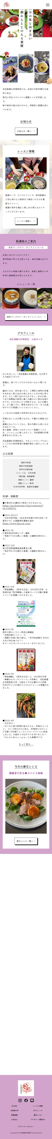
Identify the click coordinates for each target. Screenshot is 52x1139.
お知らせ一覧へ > (26, 131)
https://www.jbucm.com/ (17, 523)
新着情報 (14, 1115)
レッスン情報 (38, 1106)
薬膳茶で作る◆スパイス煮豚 (26, 773)
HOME (14, 1106)
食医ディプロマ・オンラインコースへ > (26, 316)
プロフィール (37, 1110)
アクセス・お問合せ (38, 1119)
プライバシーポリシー (26, 1126)
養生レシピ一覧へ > (26, 841)
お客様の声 (14, 1110)
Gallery (14, 1119)
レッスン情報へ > (26, 221)
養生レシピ (38, 1115)
